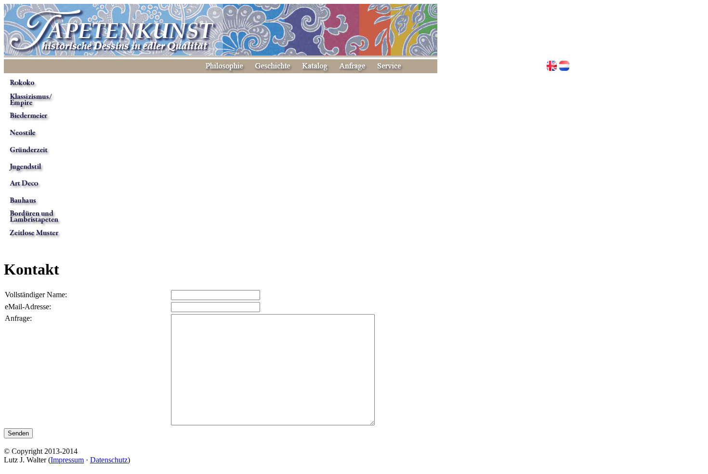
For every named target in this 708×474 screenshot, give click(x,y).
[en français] (564, 67)
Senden (18, 433)
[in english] (552, 67)
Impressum (67, 460)
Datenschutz (109, 460)
